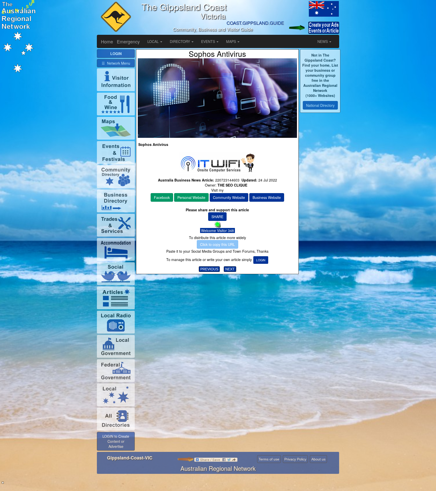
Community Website (229, 197)
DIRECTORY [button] (180, 41)
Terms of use (269, 459)
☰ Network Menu (116, 63)
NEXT (230, 269)
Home (107, 41)
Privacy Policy (295, 459)
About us (318, 459)
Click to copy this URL (217, 244)
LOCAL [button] (153, 41)
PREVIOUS (209, 269)
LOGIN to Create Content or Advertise (115, 441)
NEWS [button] (323, 41)
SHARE (217, 216)
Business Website (267, 197)
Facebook (162, 197)
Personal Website (191, 197)
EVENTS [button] (208, 41)
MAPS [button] (231, 41)
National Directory (320, 105)
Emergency (128, 41)
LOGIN (260, 260)
